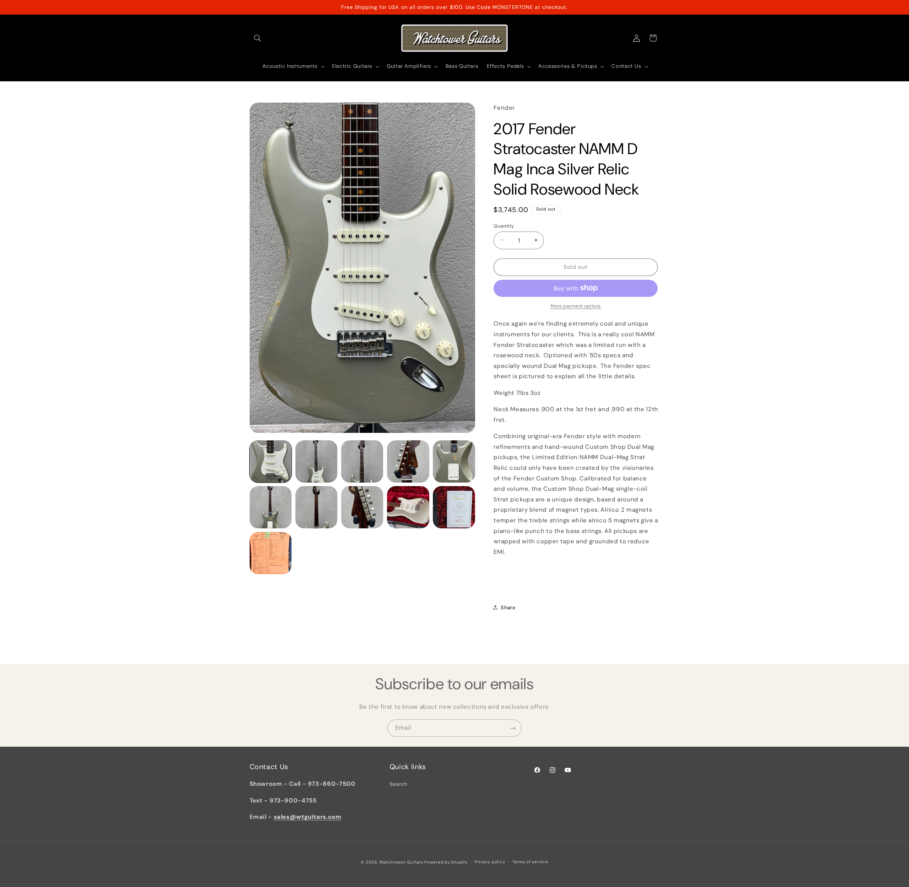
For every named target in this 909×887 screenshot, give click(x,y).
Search (398, 784)
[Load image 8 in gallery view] (362, 507)
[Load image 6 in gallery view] (271, 507)
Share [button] (508, 607)
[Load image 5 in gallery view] (454, 461)
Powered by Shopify (445, 862)
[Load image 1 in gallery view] (271, 461)
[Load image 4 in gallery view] (408, 461)
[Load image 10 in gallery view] (454, 507)
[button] (258, 38)
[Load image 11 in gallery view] (271, 553)
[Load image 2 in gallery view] (316, 461)
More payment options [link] (576, 306)
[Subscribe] (513, 728)
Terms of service (530, 862)
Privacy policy (490, 862)
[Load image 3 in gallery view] (362, 461)
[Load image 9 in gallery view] (408, 507)
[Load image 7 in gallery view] (316, 507)
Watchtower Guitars (401, 862)
